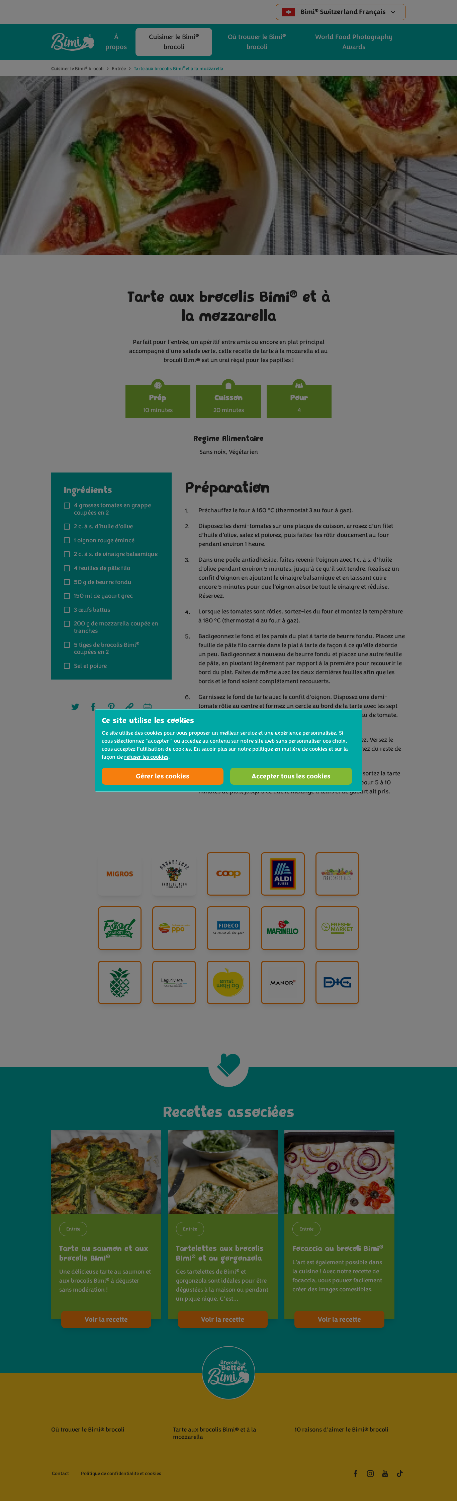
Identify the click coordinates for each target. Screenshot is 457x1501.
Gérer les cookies (162, 776)
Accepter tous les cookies (291, 776)
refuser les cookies (146, 757)
